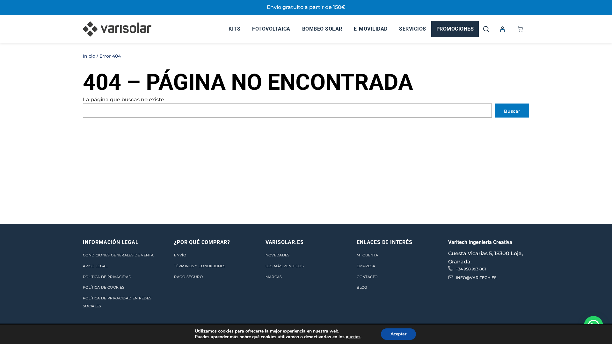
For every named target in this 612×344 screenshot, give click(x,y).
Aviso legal (95, 266)
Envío (180, 255)
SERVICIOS (412, 29)
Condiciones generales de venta (118, 255)
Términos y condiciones (199, 266)
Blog (362, 287)
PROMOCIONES (455, 29)
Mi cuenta (367, 255)
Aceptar (398, 334)
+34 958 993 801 (471, 269)
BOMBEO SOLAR (322, 29)
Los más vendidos (285, 266)
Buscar (512, 111)
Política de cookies (103, 287)
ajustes (353, 337)
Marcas (274, 277)
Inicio (89, 56)
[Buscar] (486, 29)
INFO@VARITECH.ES (476, 277)
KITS (234, 29)
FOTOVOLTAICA (271, 29)
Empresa (366, 266)
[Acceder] (502, 29)
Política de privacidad (107, 277)
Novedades (278, 255)
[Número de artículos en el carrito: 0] (520, 29)
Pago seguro (188, 277)
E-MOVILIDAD (370, 29)
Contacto (367, 277)
